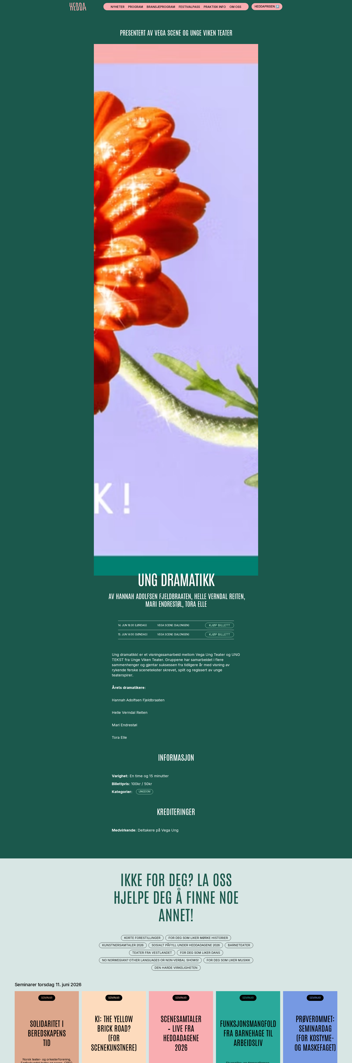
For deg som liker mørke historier (198, 938)
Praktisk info (215, 7)
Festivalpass (189, 7)
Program (135, 7)
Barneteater (239, 945)
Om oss (235, 7)
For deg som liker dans (200, 952)
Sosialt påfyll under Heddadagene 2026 (186, 945)
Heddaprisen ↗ (267, 6)
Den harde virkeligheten (176, 968)
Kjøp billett (219, 625)
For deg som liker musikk (228, 960)
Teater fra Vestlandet (152, 952)
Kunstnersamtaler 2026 (123, 945)
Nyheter (117, 7)
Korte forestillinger (142, 938)
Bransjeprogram (161, 7)
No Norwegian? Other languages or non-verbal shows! (150, 960)
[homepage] (78, 6)
